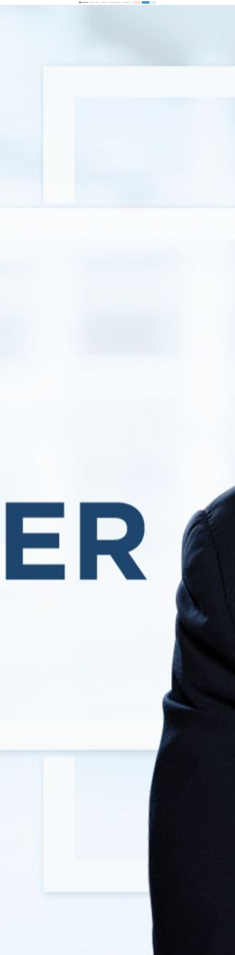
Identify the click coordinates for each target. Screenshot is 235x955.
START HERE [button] (137, 2)
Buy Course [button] (145, 2)
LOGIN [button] (153, 2)
